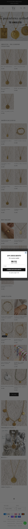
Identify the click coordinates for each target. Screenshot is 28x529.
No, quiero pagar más (14, 272)
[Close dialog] (26, 253)
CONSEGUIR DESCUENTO (14, 269)
